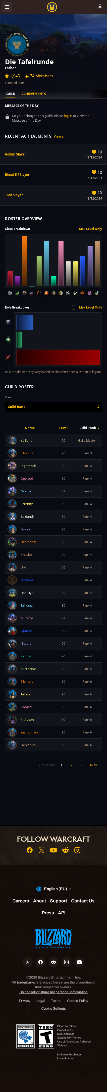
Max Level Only (90, 229)
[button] (53, 407)
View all (59, 136)
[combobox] (53, 407)
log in (68, 115)
